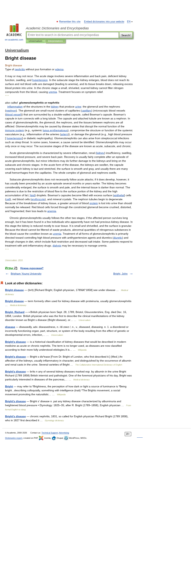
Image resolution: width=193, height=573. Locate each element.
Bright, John (120, 273)
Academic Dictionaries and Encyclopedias (57, 28)
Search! (126, 35)
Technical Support (49, 433)
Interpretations (55, 41)
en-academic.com (14, 39)
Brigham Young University (26, 273)
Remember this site (70, 21)
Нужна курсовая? (32, 268)
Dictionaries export (13, 438)
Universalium (35, 41)
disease (10, 326)
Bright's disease (15, 341)
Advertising (64, 433)
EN (128, 21)
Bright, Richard (15, 312)
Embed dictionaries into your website (104, 21)
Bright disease (14, 289)
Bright (9, 386)
